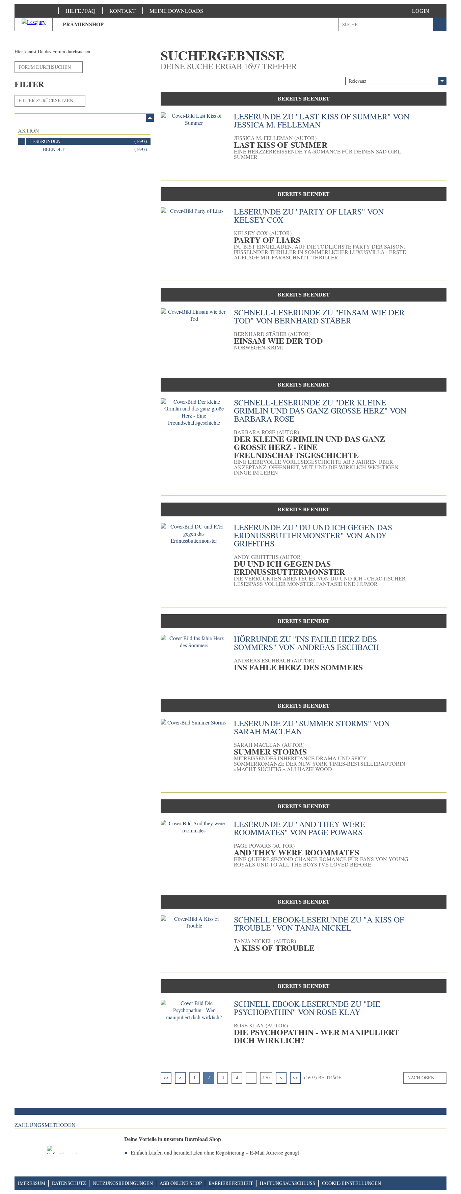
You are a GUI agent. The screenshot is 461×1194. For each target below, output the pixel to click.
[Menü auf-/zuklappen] (150, 118)
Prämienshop (83, 24)
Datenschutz (69, 1183)
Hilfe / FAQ (80, 10)
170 (266, 1077)
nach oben (420, 1077)
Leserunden (88, 141)
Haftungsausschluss (287, 1183)
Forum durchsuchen (45, 67)
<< (166, 1077)
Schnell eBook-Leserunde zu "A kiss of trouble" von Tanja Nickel (319, 923)
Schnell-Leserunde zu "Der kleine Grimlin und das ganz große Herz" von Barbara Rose (320, 410)
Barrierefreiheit (231, 1183)
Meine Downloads (176, 10)
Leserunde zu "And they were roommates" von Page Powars (299, 828)
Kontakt (122, 10)
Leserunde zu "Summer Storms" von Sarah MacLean (312, 727)
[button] (427, 11)
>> (295, 1077)
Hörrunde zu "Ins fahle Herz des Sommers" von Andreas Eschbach (306, 642)
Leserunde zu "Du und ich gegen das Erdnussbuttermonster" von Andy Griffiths (313, 535)
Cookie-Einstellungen (351, 1183)
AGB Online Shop (181, 1183)
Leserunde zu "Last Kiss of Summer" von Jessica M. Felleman (321, 120)
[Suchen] (439, 24)
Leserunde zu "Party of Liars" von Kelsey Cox (309, 215)
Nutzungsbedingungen (123, 1183)
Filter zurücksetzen (46, 100)
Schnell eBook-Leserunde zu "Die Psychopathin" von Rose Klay (307, 1007)
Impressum (31, 1183)
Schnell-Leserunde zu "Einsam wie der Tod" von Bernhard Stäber (319, 316)
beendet (95, 149)
